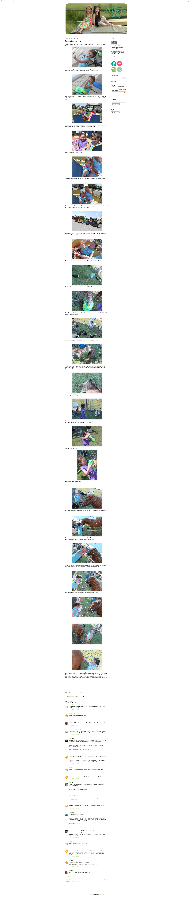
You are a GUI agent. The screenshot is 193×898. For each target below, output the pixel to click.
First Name (114, 95)
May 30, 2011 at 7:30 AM (74, 778)
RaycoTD (71, 704)
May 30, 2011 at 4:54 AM (74, 734)
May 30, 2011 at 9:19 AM (74, 837)
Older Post (105, 879)
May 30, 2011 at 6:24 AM (74, 750)
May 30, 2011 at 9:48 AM (74, 856)
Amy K (70, 721)
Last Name (114, 99)
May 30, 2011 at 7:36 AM (74, 799)
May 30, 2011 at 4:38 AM (74, 725)
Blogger (102, 894)
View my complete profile (116, 58)
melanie (70, 812)
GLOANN (71, 849)
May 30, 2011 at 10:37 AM (74, 873)
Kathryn (70, 803)
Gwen (70, 870)
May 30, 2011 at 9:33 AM (74, 845)
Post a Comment (70, 876)
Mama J (70, 738)
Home (87, 879)
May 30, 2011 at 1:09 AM (74, 709)
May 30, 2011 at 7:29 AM (74, 771)
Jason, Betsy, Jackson (73, 729)
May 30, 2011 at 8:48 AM (74, 825)
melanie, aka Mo (116, 45)
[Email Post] (83, 696)
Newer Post (68, 879)
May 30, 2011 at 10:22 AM (74, 866)
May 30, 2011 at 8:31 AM (74, 808)
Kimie (70, 767)
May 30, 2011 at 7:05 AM (74, 763)
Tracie (70, 755)
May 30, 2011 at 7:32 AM (74, 791)
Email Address (118, 90)
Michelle (70, 841)
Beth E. (70, 829)
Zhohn (70, 782)
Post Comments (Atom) (75, 881)
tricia (70, 860)
